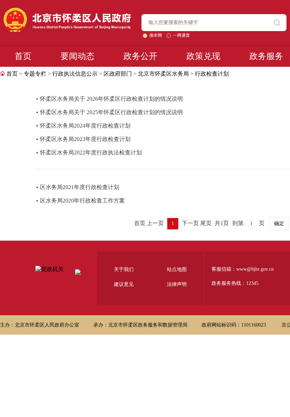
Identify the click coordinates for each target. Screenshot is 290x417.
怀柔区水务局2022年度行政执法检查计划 (91, 152)
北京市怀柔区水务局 (163, 74)
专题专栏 (35, 74)
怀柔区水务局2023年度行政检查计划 (85, 139)
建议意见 (124, 284)
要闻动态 (77, 56)
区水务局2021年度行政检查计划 (79, 187)
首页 (22, 56)
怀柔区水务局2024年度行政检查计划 (85, 126)
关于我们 (124, 269)
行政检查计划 (212, 74)
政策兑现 (203, 56)
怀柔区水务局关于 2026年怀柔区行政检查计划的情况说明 (111, 99)
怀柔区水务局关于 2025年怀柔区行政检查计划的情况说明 (111, 112)
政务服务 (266, 56)
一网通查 (181, 35)
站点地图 (177, 269)
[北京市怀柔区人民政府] (67, 11)
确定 (279, 223)
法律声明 (177, 284)
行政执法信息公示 (75, 74)
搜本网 (156, 35)
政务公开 (140, 56)
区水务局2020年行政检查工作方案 (82, 201)
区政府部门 (118, 74)
